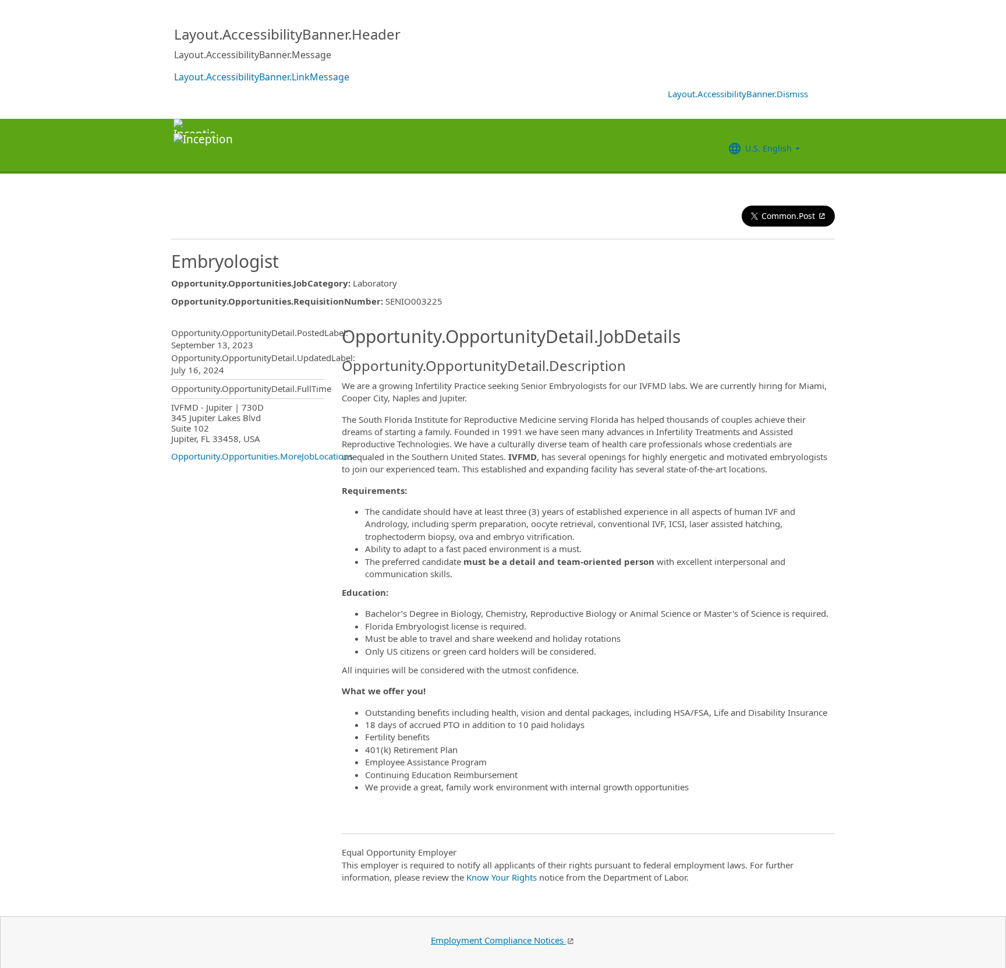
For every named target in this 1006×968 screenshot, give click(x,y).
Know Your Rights (501, 877)
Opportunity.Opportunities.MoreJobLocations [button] (262, 456)
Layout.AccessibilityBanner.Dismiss (738, 94)
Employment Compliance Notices (498, 940)
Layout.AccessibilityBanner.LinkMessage (261, 76)
